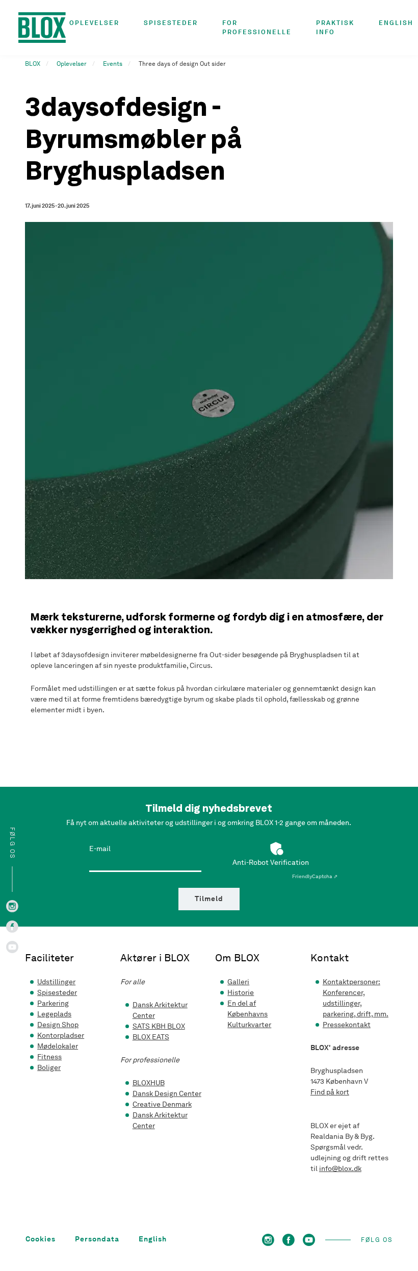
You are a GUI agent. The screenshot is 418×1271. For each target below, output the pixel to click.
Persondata (97, 1239)
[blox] (43, 27)
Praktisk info (335, 27)
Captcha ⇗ (314, 876)
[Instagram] (12, 905)
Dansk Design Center (167, 1093)
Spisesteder (171, 23)
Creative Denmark (162, 1104)
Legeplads (54, 1014)
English (396, 23)
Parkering (53, 1003)
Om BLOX (237, 958)
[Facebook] (12, 926)
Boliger (49, 1067)
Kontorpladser (60, 1035)
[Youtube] (12, 946)
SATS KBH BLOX (159, 1026)
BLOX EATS (151, 1037)
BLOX (32, 63)
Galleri (238, 982)
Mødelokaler (57, 1046)
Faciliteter (49, 958)
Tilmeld (209, 898)
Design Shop (58, 1024)
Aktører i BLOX (155, 958)
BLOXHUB (149, 1083)
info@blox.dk (340, 1168)
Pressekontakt (347, 1024)
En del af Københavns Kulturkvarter (249, 1014)
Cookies (40, 1239)
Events (112, 63)
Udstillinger (56, 982)
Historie (240, 992)
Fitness (49, 1057)
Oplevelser (94, 23)
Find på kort (329, 1092)
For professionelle (257, 27)
